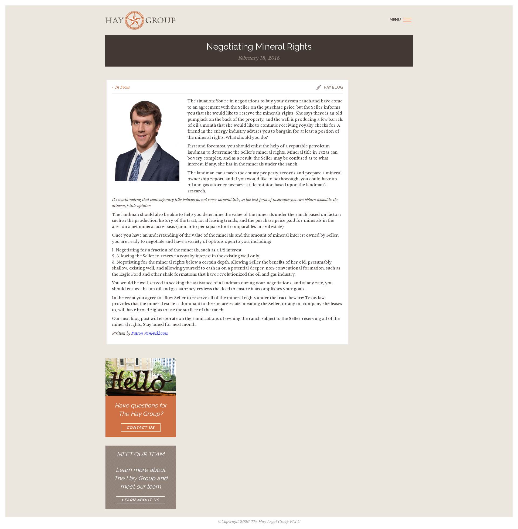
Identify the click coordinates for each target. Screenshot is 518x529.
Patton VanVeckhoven (150, 333)
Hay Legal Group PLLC (140, 20)
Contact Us (141, 427)
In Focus (122, 87)
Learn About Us (140, 500)
